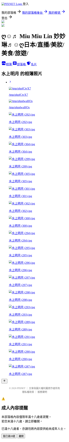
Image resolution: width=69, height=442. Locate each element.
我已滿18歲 (9, 436)
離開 (21, 436)
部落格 (21, 64)
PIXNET (21, 388)
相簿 (9, 64)
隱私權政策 (28, 392)
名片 (34, 64)
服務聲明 (42, 392)
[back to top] (4, 381)
